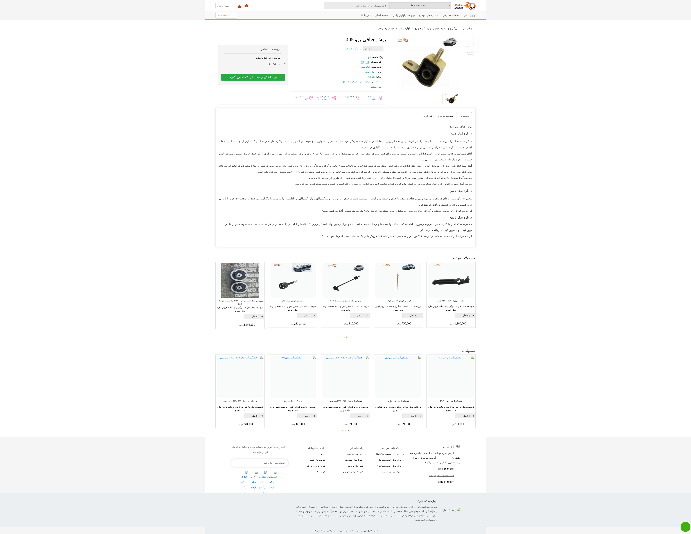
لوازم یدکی (364, 81)
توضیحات (464, 116)
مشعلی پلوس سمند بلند (292, 300)
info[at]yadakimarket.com (441, 475)
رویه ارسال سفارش (354, 460)
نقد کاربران (427, 116)
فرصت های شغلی (317, 460)
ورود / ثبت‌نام (223, 5)
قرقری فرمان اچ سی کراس (398, 300)
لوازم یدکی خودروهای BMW (388, 454)
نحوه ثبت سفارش (355, 454)
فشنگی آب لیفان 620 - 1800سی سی (345, 401)
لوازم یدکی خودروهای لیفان (389, 466)
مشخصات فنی (446, 116)
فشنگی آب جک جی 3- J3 (451, 401)
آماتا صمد (365, 67)
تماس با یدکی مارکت (315, 466)
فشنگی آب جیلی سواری (398, 401)
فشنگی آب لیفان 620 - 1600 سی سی (240, 401)
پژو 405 (371, 77)
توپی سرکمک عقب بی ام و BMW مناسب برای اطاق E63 (240, 302)
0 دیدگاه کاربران (353, 48)
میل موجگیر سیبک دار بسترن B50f (345, 300)
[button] (347, 337)
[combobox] (420, 5)
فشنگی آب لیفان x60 (292, 401)
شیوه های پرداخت (355, 466)
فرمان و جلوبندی (349, 81)
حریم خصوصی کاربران (353, 471)
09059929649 (446, 469)
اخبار (323, 454)
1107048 (365, 62)
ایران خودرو (370, 72)
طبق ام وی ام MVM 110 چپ (451, 300)
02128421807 (446, 482)
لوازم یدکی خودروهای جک (389, 460)
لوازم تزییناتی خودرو (392, 471)
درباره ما (321, 471)
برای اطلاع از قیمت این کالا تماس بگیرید (253, 77)
